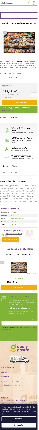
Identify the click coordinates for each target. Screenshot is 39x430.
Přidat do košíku (21, 102)
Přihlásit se (8, 335)
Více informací (7, 111)
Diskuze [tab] (15, 166)
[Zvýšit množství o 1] (36, 94)
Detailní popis (4, 70)
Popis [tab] (5, 166)
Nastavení (18, 419)
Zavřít (11, 121)
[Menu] (34, 2)
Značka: (9, 77)
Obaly (13, 212)
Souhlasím (18, 425)
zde (3, 414)
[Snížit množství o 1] (36, 96)
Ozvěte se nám (10, 239)
